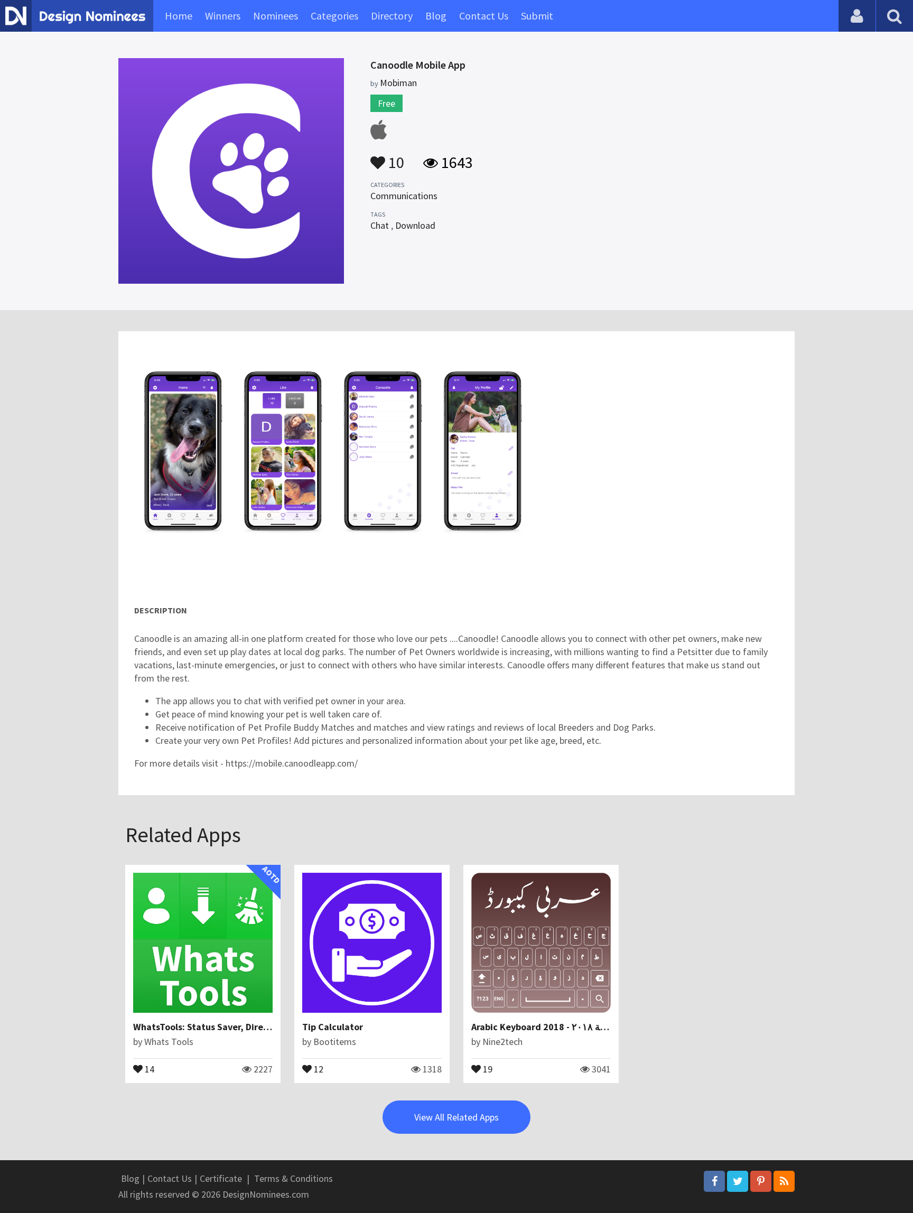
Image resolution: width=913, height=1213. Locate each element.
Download (415, 225)
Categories (334, 15)
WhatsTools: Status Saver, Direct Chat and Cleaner (241, 1027)
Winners (222, 15)
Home (178, 15)
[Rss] (784, 1181)
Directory (392, 15)
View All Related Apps (456, 1117)
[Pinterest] (760, 1181)
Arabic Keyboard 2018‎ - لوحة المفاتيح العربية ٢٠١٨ (572, 1027)
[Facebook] (714, 1181)
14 (148, 1068)
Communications (403, 196)
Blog (435, 15)
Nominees (275, 15)
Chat (379, 225)
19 (486, 1068)
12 (317, 1068)
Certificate (221, 1178)
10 (394, 157)
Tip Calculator (332, 1027)
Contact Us (483, 15)
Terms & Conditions (293, 1178)
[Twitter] (737, 1181)
